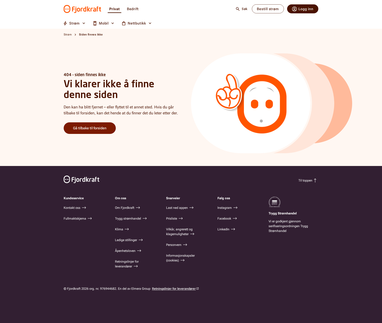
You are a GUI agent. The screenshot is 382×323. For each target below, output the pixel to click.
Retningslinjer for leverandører (174, 289)
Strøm (68, 34)
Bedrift (133, 9)
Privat (114, 9)
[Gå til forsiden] (82, 9)
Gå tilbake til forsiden (89, 128)
